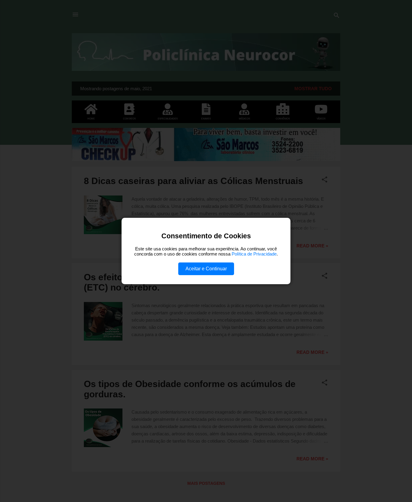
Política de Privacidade (254, 253)
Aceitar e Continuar (206, 268)
